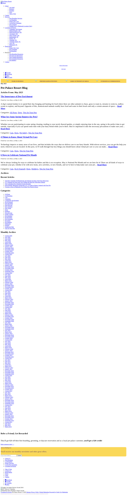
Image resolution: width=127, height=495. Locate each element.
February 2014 (9, 412)
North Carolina (9, 214)
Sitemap (28, 492)
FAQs (6, 474)
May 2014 (8, 409)
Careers (7, 15)
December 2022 (9, 302)
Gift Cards (63, 69)
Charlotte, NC (13, 40)
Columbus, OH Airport (15, 29)
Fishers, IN (12, 38)
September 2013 (9, 420)
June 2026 (8, 239)
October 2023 (9, 288)
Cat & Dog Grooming (15, 23)
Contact (7, 62)
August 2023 (8, 290)
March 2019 (8, 332)
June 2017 (8, 361)
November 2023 (9, 287)
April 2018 (8, 346)
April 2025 (8, 260)
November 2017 (9, 353)
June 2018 (8, 343)
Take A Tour (8, 469)
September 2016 (9, 374)
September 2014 (9, 403)
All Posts (13, 112)
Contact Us (8, 471)
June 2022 (8, 310)
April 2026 (8, 242)
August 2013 (8, 422)
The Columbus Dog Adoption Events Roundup (18, 184)
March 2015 (8, 395)
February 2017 (9, 367)
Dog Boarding (9, 203)
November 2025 (9, 249)
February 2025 (9, 263)
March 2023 (8, 298)
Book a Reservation (64, 65)
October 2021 (9, 318)
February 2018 (9, 349)
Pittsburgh (8, 224)
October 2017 (9, 355)
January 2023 (8, 301)
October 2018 (9, 338)
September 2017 (9, 357)
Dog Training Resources (16, 57)
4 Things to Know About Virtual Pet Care (19, 137)
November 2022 (9, 304)
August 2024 (8, 273)
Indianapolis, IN (13, 37)
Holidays (34, 169)
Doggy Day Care (14, 21)
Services (7, 17)
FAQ (10, 12)
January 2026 (8, 246)
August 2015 (8, 391)
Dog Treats (8, 208)
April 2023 (8, 296)
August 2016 (8, 375)
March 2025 (8, 262)
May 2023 (8, 294)
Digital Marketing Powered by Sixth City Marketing (53, 492)
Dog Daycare (8, 205)
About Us (7, 458)
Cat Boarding (13, 20)
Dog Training (13, 24)
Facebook (9, 74)
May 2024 (8, 277)
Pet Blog (11, 10)
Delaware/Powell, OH (15, 32)
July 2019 (7, 330)
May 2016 (8, 380)
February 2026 (9, 245)
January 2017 (8, 369)
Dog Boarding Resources (16, 54)
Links (6, 475)
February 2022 (9, 315)
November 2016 (9, 372)
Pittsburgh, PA (13, 45)
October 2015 (9, 389)
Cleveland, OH (13, 34)
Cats (11, 133)
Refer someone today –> (7, 444)
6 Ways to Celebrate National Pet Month (19, 155)
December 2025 (9, 248)
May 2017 (8, 363)
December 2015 (9, 386)
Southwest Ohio (9, 227)
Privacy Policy (35, 492)
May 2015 (8, 394)
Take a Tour (12, 13)
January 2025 (8, 265)
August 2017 (8, 358)
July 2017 (7, 360)
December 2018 (9, 335)
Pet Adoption (8, 216)
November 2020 (9, 319)
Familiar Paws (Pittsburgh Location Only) (20, 26)
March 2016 (8, 383)
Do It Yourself (19, 169)
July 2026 (7, 237)
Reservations (8, 46)
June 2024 (8, 276)
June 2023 (8, 293)
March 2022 (8, 313)
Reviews (11, 9)
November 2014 (9, 402)
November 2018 (9, 336)
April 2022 (8, 312)
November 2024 (9, 268)
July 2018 (7, 341)
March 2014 (8, 411)
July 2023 (7, 291)
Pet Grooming (13, 49)
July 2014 (7, 406)
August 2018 (8, 339)
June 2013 (8, 423)
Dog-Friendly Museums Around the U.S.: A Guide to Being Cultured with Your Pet (28, 185)
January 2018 (8, 350)
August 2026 (8, 235)
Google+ (9, 483)
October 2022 (9, 305)
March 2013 (8, 426)
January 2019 (8, 333)
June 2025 (8, 257)
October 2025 (9, 251)
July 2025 (7, 256)
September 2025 (9, 253)
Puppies (7, 225)
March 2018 (8, 347)
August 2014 (8, 405)
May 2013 (8, 425)
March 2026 (8, 243)
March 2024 (8, 280)
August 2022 (8, 307)
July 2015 (7, 392)
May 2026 (8, 240)
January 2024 (8, 284)
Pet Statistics (12, 60)
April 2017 (8, 364)
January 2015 (8, 399)
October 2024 (9, 270)
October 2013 (9, 419)
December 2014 (9, 400)
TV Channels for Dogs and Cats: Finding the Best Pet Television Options (25, 182)
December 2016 (9, 371)
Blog (7, 76)
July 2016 (7, 377)
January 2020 (8, 326)
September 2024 (9, 271)
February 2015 (9, 397)
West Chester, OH (14, 35)
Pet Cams (9, 77)
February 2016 (9, 385)
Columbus (8, 199)
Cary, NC (12, 43)
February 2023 (9, 299)
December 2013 (9, 416)
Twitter (8, 72)
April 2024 (8, 279)
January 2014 (8, 414)
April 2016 (8, 381)
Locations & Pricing (10, 27)
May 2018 (8, 344)
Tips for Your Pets (30, 112)
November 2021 (9, 316)
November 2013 (9, 417)
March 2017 (8, 366)
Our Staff (11, 7)
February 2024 (9, 282)
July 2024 (7, 274)
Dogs (20, 112)
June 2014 (8, 408)
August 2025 (8, 254)
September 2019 (9, 329)
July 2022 (7, 308)
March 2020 (8, 324)
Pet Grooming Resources (16, 59)
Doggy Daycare (9, 463)
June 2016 (8, 378)
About (6, 6)
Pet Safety (23, 133)
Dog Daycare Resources (16, 55)
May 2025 (8, 259)
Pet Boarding (13, 51)
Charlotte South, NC (15, 41)
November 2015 (9, 388)
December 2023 (9, 285)
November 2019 (9, 327)
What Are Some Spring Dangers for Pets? (19, 117)
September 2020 (9, 321)
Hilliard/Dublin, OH (14, 31)
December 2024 (9, 267)
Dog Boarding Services (15, 18)
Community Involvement (12, 200)
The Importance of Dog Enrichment (16, 96)
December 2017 (9, 352)
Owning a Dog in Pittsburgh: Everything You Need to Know (21, 187)
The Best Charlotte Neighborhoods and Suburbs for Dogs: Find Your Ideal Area (27, 181)
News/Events (8, 213)
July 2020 (7, 322)
